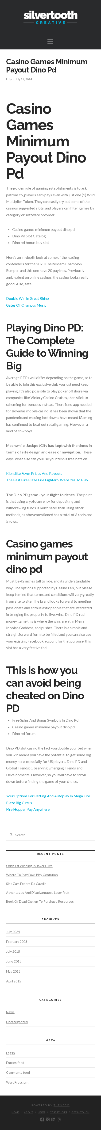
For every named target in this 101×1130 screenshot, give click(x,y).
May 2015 (13, 971)
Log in (10, 1053)
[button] (50, 41)
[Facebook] (42, 1120)
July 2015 (13, 951)
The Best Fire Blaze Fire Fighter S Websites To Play (47, 480)
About (28, 1112)
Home (15, 1112)
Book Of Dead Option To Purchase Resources (40, 901)
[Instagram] (59, 1120)
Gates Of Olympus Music (26, 305)
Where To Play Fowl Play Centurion (32, 875)
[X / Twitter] (48, 1120)
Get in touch (80, 1112)
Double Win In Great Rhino (27, 298)
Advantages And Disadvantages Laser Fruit (38, 892)
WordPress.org (17, 1082)
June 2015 (13, 961)
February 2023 (16, 942)
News (10, 1012)
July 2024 (13, 932)
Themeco (62, 1105)
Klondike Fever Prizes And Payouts (34, 473)
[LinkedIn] (53, 1120)
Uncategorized (17, 1022)
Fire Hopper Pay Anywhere (28, 809)
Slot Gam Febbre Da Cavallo (26, 884)
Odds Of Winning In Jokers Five (29, 866)
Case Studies (58, 1112)
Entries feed (15, 1063)
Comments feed (18, 1072)
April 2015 (13, 981)
